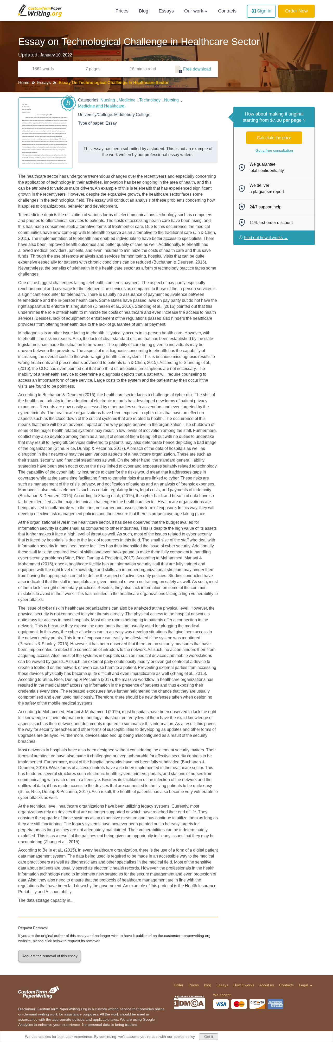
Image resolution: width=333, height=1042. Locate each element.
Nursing (108, 100)
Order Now (296, 11)
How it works (243, 985)
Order (178, 985)
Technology (151, 100)
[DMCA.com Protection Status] (189, 1002)
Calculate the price (274, 138)
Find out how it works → (266, 237)
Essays (166, 11)
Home (24, 82)
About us (266, 985)
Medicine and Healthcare (101, 106)
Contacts (227, 11)
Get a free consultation (274, 150)
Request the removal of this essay (50, 956)
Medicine (128, 100)
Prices (122, 11)
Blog (143, 11)
